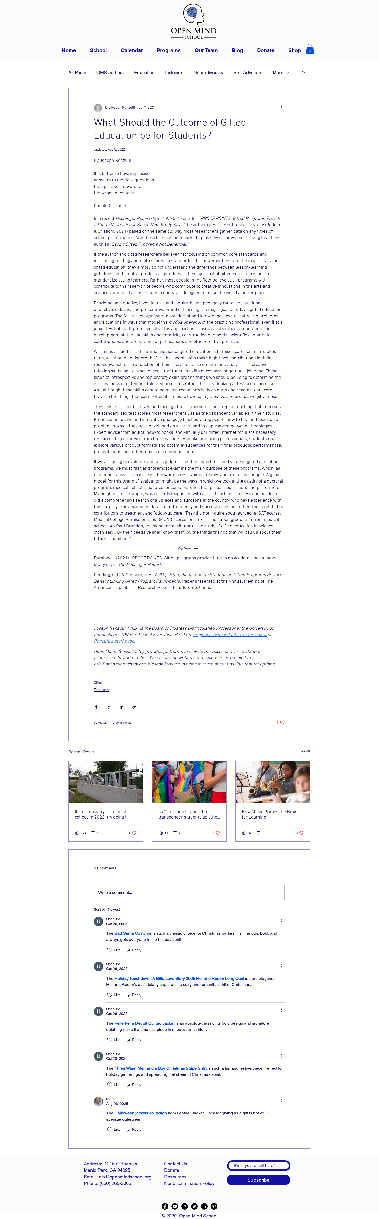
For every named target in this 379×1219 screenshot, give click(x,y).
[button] (310, 49)
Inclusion (174, 72)
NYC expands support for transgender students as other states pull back (188, 814)
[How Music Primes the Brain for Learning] (273, 782)
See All (305, 751)
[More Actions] (281, 921)
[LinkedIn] (204, 1206)
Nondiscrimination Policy (189, 1183)
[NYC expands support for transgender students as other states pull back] (189, 782)
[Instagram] (184, 1206)
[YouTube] (174, 1206)
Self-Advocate (248, 72)
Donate (171, 1170)
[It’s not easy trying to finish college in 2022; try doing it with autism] (106, 782)
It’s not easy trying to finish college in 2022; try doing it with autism (101, 814)
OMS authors (110, 72)
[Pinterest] (214, 1206)
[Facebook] (165, 1206)
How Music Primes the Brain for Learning (270, 814)
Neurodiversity (208, 72)
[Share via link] (134, 706)
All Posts (77, 72)
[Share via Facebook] (96, 706)
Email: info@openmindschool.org (117, 1177)
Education (144, 72)
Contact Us (175, 1163)
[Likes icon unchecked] (109, 950)
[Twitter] (194, 1206)
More (278, 72)
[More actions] (281, 108)
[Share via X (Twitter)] (108, 706)
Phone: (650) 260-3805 (107, 1183)
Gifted (98, 683)
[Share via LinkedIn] (121, 706)
